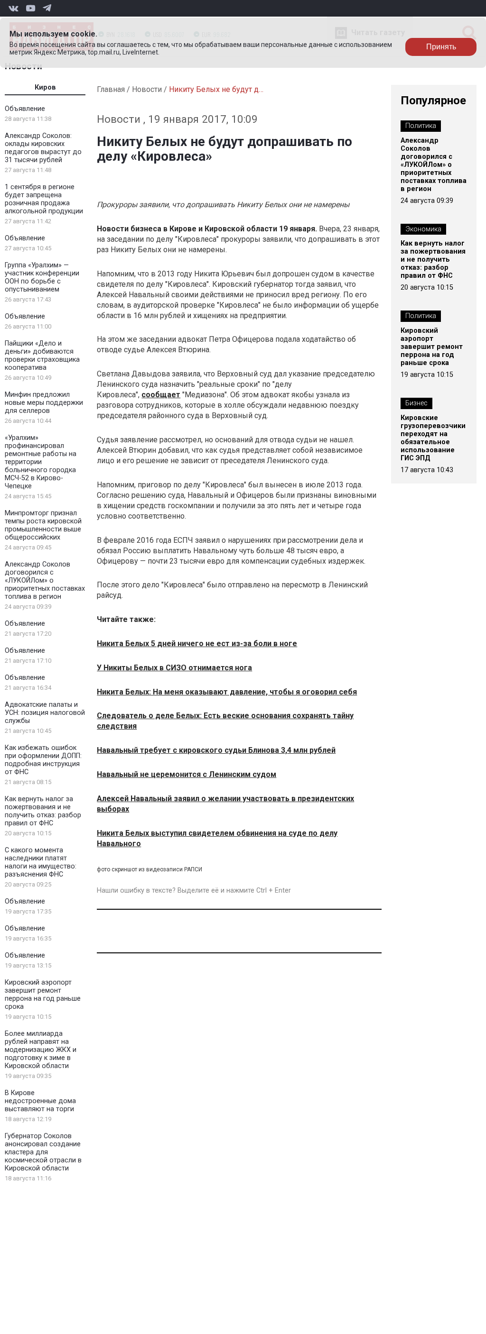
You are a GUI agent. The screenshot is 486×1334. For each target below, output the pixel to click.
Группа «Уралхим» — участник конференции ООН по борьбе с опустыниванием (42, 277)
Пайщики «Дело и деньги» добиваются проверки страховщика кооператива (42, 355)
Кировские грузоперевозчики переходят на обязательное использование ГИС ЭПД (433, 438)
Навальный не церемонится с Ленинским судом (186, 774)
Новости (147, 89)
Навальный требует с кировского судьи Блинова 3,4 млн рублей (216, 750)
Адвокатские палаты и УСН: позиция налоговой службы (45, 713)
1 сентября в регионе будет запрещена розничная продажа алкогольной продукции (44, 199)
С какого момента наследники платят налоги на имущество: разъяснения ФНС (40, 862)
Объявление (25, 109)
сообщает (160, 394)
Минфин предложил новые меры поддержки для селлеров (44, 403)
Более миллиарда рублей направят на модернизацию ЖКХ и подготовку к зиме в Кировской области (40, 1050)
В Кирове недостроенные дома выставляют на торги (40, 1101)
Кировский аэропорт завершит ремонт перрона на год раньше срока (43, 994)
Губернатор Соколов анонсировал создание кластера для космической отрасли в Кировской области (43, 1152)
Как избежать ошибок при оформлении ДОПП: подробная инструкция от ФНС (43, 760)
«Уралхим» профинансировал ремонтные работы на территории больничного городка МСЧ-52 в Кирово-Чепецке (40, 462)
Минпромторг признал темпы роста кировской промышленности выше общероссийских (43, 525)
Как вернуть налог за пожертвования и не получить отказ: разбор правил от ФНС (43, 811)
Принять (441, 47)
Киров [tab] (45, 87)
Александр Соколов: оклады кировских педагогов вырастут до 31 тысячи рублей (43, 148)
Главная (111, 89)
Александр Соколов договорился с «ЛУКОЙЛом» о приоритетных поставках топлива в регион (45, 580)
